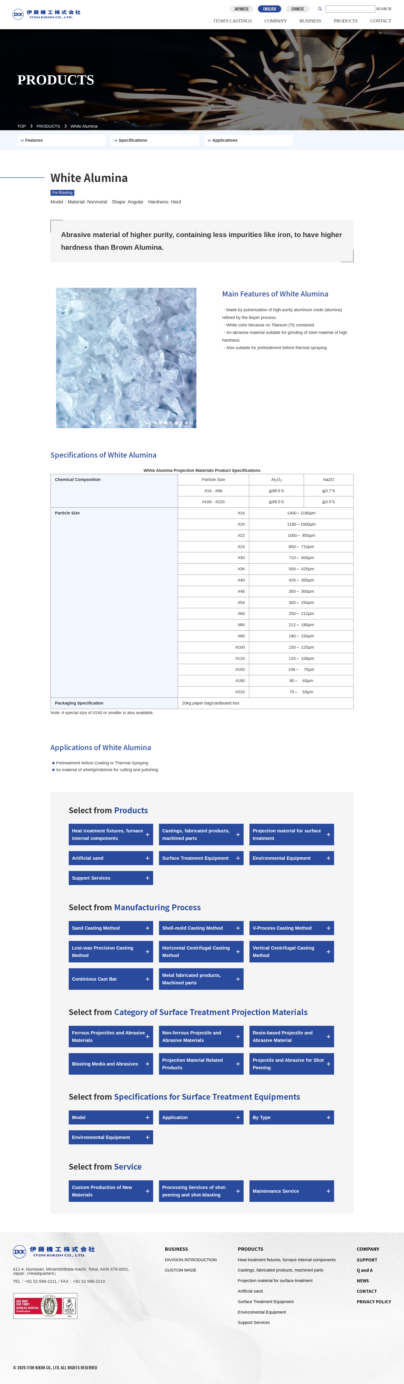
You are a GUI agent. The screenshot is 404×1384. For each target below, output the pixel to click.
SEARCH (383, 9)
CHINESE (297, 9)
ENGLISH (269, 9)
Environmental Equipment (262, 1312)
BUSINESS (310, 20)
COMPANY (275, 20)
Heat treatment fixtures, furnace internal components (287, 1260)
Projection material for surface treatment (275, 1280)
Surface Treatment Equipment (266, 1301)
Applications (225, 140)
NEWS (363, 1280)
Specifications (133, 140)
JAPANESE (241, 9)
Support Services (254, 1322)
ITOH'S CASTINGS (233, 20)
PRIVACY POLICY (374, 1301)
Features (34, 140)
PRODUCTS (346, 20)
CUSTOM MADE (180, 1270)
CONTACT (380, 20)
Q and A (365, 1270)
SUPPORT (367, 1260)
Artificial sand (250, 1291)
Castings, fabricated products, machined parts (280, 1270)
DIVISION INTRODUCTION (191, 1260)
